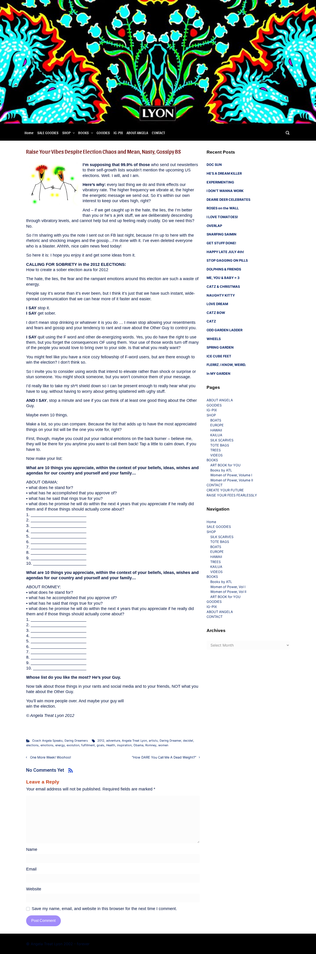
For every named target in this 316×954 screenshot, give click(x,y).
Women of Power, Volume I (231, 475)
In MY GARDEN (218, 373)
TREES (215, 450)
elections (32, 745)
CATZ (211, 321)
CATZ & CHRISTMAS (223, 286)
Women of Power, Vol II (228, 592)
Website (33, 889)
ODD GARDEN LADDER (224, 330)
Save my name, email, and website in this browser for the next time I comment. (104, 908)
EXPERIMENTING (220, 182)
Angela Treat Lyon (134, 740)
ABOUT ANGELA (137, 132)
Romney (150, 745)
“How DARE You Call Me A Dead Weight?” (164, 757)
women (163, 745)
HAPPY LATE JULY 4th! (225, 252)
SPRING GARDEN (220, 347)
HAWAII (216, 430)
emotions (46, 745)
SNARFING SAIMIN (221, 234)
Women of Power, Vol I (227, 587)
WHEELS (214, 339)
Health (110, 745)
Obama (138, 745)
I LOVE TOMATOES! (222, 217)
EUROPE (217, 425)
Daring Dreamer (170, 740)
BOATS (215, 420)
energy (60, 745)
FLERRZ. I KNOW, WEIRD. (226, 365)
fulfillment (88, 745)
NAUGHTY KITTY (221, 295)
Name (31, 849)
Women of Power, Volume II (231, 480)
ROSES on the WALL (223, 208)
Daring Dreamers (76, 740)
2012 (100, 740)
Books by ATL (221, 470)
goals (100, 745)
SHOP (66, 132)
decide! (188, 740)
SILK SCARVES (221, 440)
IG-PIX (118, 132)
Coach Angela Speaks (47, 740)
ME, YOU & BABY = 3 (223, 278)
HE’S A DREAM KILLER (224, 173)
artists (153, 740)
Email (31, 869)
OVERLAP (214, 226)
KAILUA (216, 435)
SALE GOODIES (48, 132)
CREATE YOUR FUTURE (225, 490)
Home (29, 132)
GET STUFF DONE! (221, 243)
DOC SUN (214, 165)
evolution (73, 745)
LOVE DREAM (217, 304)
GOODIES (103, 132)
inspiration (124, 745)
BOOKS (83, 132)
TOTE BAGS (219, 445)
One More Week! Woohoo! (50, 757)
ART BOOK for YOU (225, 465)
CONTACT (158, 132)
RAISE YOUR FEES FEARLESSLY (232, 495)
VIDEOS (216, 455)
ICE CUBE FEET (219, 356)
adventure (113, 740)
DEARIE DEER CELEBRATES (228, 199)
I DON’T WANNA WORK (225, 191)
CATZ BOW (216, 313)
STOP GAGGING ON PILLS (227, 260)
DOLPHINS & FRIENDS (224, 269)
